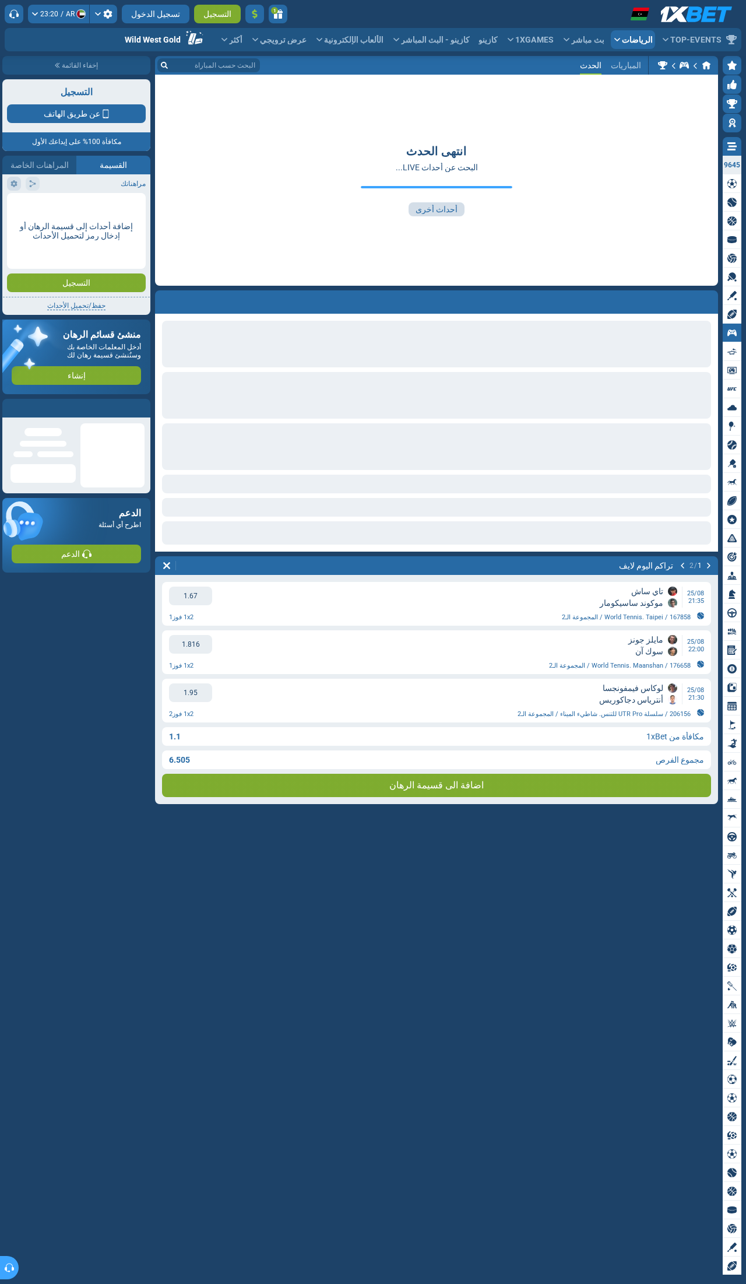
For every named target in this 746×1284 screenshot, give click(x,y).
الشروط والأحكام (118, 208)
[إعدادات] (103, 14)
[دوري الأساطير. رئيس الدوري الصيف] (663, 65)
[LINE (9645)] (706, 65)
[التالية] (682, 565)
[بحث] (164, 65)
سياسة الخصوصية (34, 208)
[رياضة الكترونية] (684, 65)
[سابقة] (708, 565)
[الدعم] (14, 14)
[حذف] (167, 566)
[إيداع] (254, 14)
